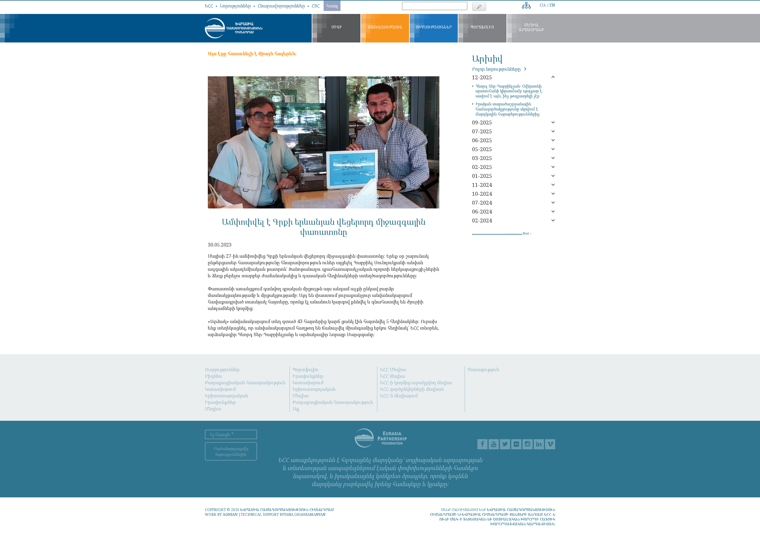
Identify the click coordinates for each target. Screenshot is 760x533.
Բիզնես (213, 376)
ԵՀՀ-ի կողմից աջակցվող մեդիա (416, 382)
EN (552, 5)
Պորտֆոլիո (305, 369)
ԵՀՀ (209, 5)
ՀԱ (543, 5)
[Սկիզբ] (233, 28)
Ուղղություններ (222, 369)
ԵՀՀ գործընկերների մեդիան (412, 389)
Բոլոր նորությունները (497, 69)
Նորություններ (235, 5)
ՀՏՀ (316, 5)
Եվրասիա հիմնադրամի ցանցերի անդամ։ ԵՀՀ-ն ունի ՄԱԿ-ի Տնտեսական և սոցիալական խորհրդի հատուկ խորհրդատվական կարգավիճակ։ (497, 519)
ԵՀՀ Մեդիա (393, 369)
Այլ (295, 408)
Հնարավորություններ (281, 5)
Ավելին (527, 3)
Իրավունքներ (220, 402)
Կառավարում (220, 389)
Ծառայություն (483, 369)
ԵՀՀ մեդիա (392, 376)
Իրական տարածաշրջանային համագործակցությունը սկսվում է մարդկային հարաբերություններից (507, 109)
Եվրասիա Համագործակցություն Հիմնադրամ (287, 509)
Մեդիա (213, 408)
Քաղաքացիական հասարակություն (245, 382)
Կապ (332, 5)
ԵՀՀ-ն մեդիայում (399, 395)
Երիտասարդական (226, 395)
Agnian (230, 514)
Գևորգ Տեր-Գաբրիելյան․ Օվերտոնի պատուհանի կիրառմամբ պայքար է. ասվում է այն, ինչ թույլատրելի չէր (509, 91)
